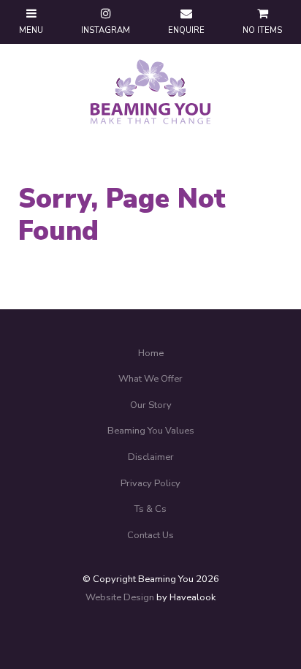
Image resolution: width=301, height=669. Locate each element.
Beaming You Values (150, 430)
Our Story (151, 405)
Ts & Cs (150, 508)
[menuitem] (150, 354)
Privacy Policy (150, 483)
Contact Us (150, 535)
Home (151, 353)
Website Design (119, 597)
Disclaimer (151, 457)
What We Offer (150, 378)
